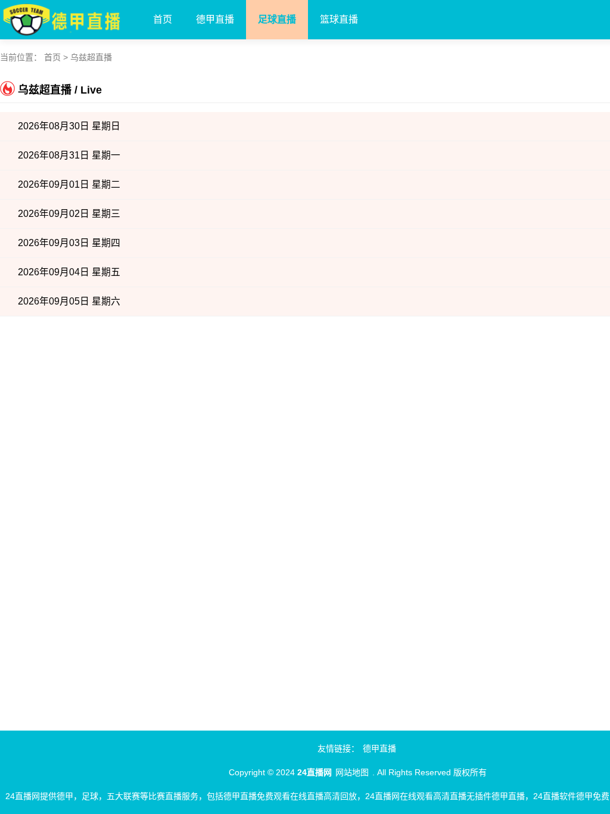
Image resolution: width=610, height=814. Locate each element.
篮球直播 (339, 19)
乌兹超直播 (91, 57)
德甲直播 (215, 19)
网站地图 (352, 772)
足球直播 (277, 19)
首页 (162, 19)
